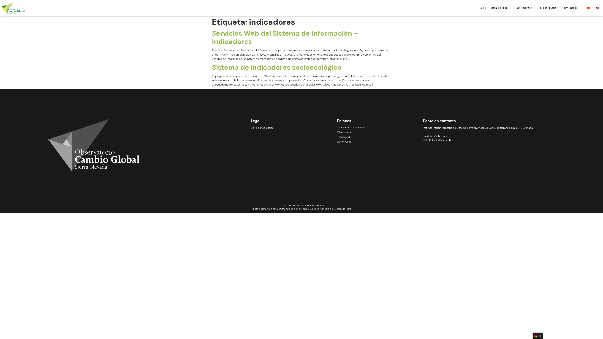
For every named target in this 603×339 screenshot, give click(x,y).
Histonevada (344, 137)
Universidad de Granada (351, 127)
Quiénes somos (499, 8)
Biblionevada (344, 141)
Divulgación (571, 8)
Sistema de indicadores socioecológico (277, 67)
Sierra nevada (548, 8)
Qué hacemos (524, 8)
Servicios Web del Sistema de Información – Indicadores (285, 37)
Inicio (483, 8)
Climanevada (344, 132)
